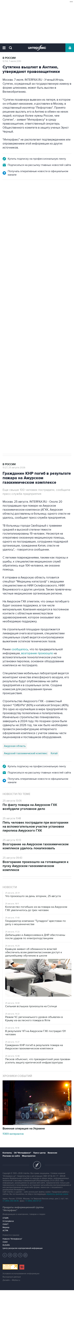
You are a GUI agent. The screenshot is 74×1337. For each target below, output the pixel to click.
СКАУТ (5, 1224)
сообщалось (20, 649)
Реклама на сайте (11, 1156)
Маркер (6, 1227)
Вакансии (52, 1153)
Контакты (7, 1153)
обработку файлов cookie (57, 1194)
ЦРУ (6, 316)
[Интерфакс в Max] (25, 1255)
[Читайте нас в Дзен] (5, 1255)
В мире (7, 195)
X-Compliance (8, 1221)
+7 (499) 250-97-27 (33, 1201)
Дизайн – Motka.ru (11, 1280)
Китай (54, 753)
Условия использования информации (21, 1273)
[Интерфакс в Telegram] (10, 1255)
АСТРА (5, 1230)
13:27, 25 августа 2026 (14, 467)
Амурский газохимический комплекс (25, 753)
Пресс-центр (39, 1153)
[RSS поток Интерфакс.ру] (20, 1255)
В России (9, 58)
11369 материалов (13, 1133)
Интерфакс (37, 47)
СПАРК (6, 1218)
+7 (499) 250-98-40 (11, 1201)
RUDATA (6, 1245)
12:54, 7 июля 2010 (12, 61)
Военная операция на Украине (24, 1128)
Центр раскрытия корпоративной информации (23, 1248)
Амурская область (15, 746)
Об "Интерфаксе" (22, 1153)
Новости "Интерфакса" (12, 1239)
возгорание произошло (37, 653)
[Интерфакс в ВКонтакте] (15, 1255)
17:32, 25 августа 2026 (14, 198)
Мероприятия (28, 1156)
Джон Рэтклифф (22, 316)
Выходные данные (12, 1277)
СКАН (5, 1242)
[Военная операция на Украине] (37, 1124)
